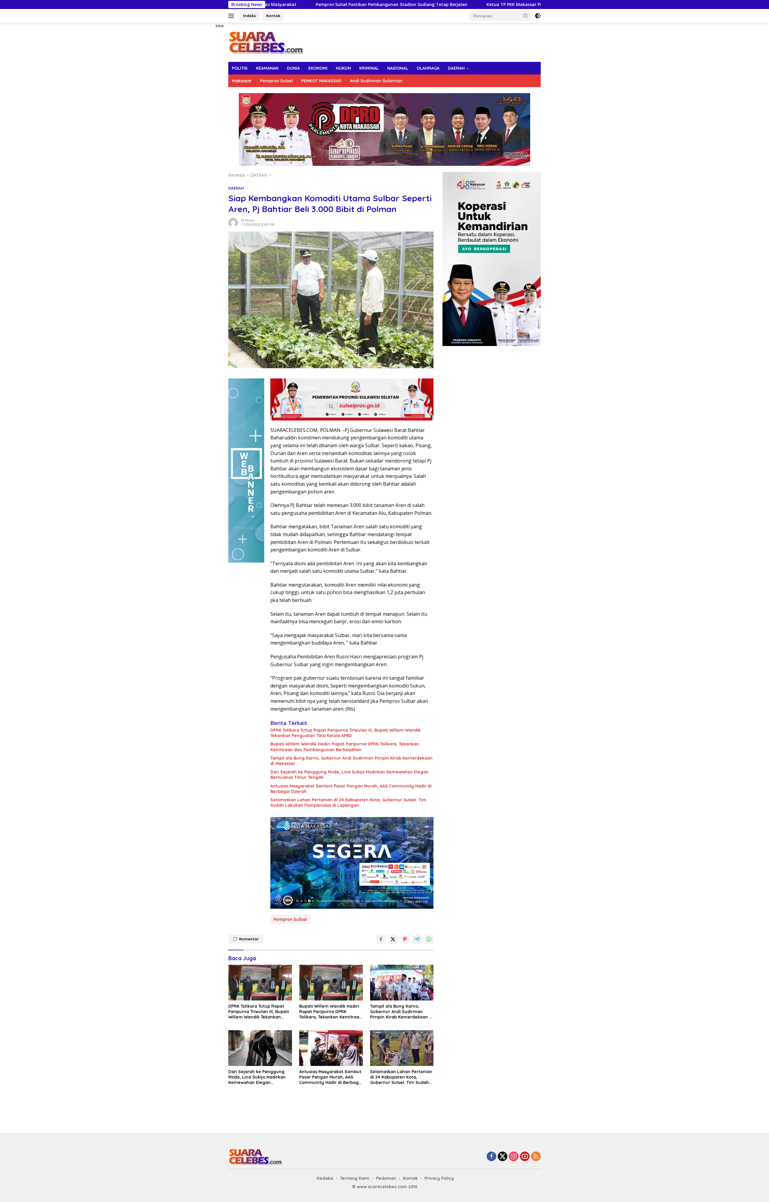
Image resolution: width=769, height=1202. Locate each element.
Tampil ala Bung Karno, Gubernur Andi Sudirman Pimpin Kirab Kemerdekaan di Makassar (351, 760)
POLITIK (240, 68)
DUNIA (293, 68)
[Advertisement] (207, 113)
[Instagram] (513, 1157)
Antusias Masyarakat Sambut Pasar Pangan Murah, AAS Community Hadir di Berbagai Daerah (351, 788)
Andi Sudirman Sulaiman (376, 80)
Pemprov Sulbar (290, 919)
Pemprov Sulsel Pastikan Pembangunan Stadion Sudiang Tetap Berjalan (299, 4)
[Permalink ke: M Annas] (233, 222)
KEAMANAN (267, 68)
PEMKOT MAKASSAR (321, 80)
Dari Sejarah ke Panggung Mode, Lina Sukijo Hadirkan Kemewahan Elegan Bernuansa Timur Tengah (349, 774)
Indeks (249, 15)
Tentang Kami (354, 1178)
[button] (526, 15)
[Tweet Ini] (392, 939)
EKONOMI (317, 68)
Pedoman (386, 1178)
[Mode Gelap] (538, 16)
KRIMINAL (369, 68)
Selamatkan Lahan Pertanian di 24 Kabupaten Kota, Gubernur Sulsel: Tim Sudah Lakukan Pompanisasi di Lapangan (348, 802)
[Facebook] (491, 1157)
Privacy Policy (439, 1178)
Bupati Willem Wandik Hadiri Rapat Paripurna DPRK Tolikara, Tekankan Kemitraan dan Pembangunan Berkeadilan (344, 746)
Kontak (273, 15)
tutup (220, 26)
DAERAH (456, 68)
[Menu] (232, 16)
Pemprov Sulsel (276, 80)
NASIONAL (397, 68)
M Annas (248, 220)
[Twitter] (502, 1157)
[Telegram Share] (416, 939)
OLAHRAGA (428, 68)
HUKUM (343, 68)
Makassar (242, 80)
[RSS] (536, 1157)
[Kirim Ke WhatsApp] (428, 939)
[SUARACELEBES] (266, 42)
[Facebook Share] (380, 939)
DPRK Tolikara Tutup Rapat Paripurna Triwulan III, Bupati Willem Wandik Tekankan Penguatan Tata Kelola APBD (345, 732)
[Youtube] (525, 1157)
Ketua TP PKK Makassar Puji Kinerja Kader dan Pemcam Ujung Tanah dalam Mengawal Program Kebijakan (506, 4)
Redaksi (325, 1178)
